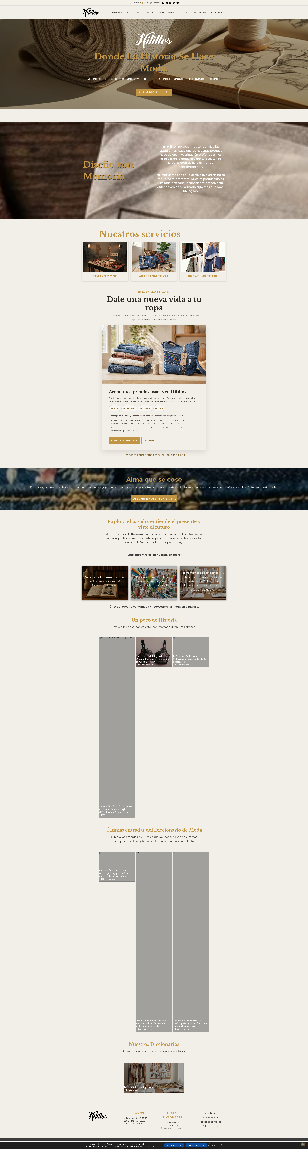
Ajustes (215, 1145)
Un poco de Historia (154, 620)
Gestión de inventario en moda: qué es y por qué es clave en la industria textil (117, 866)
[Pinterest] (170, 3)
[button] (152, 12)
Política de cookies (210, 1117)
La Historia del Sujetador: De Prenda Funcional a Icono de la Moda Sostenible (154, 652)
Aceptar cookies (174, 1145)
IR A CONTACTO (151, 440)
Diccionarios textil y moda (154, 1078)
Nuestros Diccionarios (154, 1044)
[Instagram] (167, 3)
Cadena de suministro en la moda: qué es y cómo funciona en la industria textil (191, 941)
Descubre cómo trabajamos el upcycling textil (154, 454)
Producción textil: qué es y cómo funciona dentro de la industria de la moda (154, 941)
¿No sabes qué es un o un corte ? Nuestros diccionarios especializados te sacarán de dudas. (203, 581)
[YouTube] (177, 3)
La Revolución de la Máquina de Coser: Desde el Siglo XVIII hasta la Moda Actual (117, 727)
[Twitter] (174, 3)
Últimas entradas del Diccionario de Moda (154, 830)
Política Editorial (210, 1126)
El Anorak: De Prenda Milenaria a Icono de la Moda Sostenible (191, 652)
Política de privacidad (210, 1122)
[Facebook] (163, 3)
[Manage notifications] (303, 1144)
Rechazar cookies (196, 1145)
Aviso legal (210, 1113)
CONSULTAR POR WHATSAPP (124, 440)
